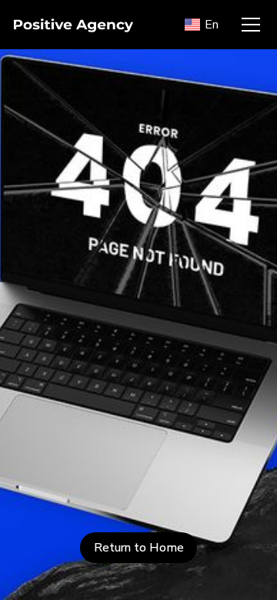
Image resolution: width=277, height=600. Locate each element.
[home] (93, 24)
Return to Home (139, 547)
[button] (202, 24)
